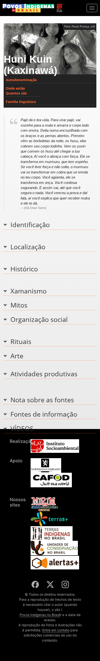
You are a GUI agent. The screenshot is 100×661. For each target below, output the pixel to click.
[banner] (28, 8)
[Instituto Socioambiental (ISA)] (59, 5)
